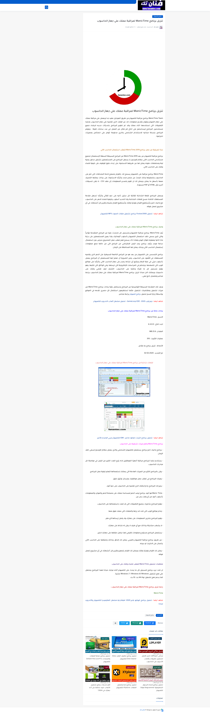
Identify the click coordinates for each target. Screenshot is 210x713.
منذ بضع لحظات (157, 654)
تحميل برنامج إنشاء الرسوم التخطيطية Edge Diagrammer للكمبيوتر (152, 688)
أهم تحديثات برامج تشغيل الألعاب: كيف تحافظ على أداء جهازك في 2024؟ (99, 688)
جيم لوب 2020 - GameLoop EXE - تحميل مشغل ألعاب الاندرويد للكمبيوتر (122, 301)
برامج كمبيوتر (158, 16)
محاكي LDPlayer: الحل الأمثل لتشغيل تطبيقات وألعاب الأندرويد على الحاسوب (152, 659)
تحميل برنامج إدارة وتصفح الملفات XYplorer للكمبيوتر (126, 686)
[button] (150, 623)
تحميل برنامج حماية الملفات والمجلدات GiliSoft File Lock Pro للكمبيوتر (98, 659)
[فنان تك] (151, 5)
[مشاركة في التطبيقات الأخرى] (115, 623)
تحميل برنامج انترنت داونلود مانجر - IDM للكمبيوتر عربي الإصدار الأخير (124, 438)
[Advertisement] (124, 50)
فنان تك (142, 710)
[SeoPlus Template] (162, 710)
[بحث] (46, 7)
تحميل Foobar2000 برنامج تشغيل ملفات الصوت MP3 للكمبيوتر (126, 214)
